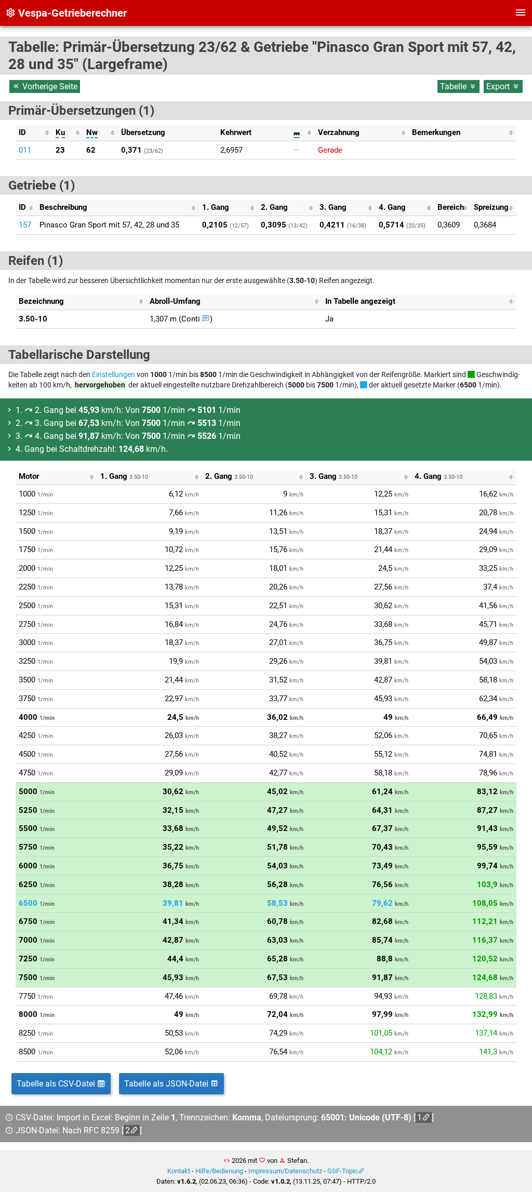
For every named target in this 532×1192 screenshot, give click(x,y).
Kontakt (178, 1171)
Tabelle (454, 86)
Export (499, 86)
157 (25, 225)
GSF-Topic (342, 1171)
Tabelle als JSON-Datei (167, 1084)
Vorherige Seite (48, 86)
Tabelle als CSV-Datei (57, 1084)
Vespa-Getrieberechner (71, 13)
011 (25, 150)
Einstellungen (113, 374)
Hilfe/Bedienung (219, 1171)
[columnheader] (34, 133)
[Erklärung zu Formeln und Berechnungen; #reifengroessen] (206, 319)
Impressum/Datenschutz (285, 1171)
